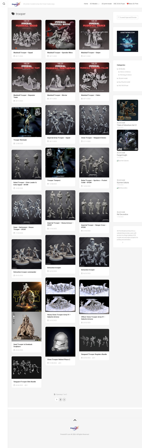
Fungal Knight (122, 155)
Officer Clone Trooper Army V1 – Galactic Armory (93, 318)
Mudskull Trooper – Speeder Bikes (60, 53)
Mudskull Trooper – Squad (23, 53)
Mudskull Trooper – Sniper (91, 53)
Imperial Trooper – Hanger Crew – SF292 (93, 226)
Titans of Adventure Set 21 (127, 125)
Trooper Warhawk (20, 140)
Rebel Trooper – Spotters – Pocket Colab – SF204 (94, 181)
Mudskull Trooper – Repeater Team (24, 96)
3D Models (93, 4)
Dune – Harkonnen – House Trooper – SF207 (24, 228)
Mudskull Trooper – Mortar (57, 95)
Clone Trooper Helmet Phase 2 (58, 359)
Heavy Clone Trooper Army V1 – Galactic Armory (59, 316)
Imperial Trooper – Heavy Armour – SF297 (60, 224)
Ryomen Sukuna (123, 183)
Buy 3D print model (124, 82)
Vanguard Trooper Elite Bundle (25, 382)
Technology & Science (125, 75)
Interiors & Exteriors (125, 72)
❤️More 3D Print (132, 4)
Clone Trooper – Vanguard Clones (93, 138)
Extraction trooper (54, 268)
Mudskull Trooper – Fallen (90, 95)
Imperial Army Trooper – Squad (58, 138)
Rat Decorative (122, 214)
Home (86, 4)
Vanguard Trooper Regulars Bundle (94, 354)
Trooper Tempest (53, 180)
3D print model (107, 4)
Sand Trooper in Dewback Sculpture (23, 345)
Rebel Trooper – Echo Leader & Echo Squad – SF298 (25, 184)
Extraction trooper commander (25, 272)
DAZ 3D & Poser (119, 4)
